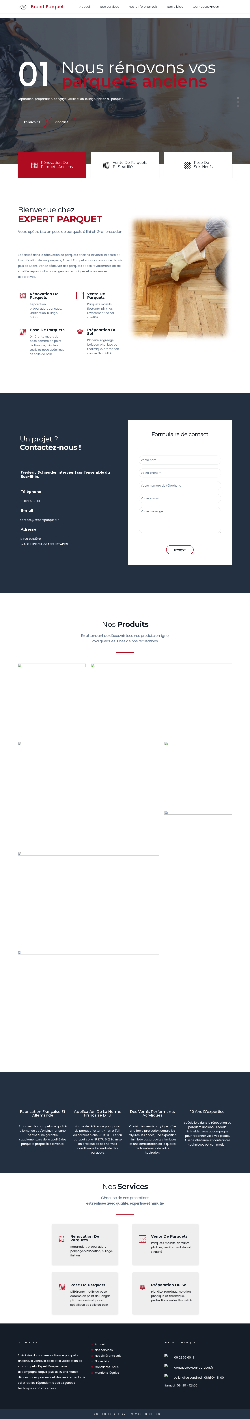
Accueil (85, 7)
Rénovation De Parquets (44, 296)
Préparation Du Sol (102, 332)
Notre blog (175, 7)
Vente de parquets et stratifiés (130, 164)
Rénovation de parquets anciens (57, 164)
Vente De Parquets (96, 296)
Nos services (110, 7)
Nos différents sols (143, 7)
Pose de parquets (47, 330)
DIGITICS (153, 1414)
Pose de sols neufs (203, 164)
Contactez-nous (206, 7)
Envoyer (180, 550)
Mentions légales (107, 1373)
